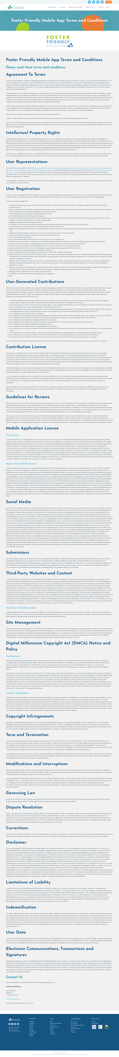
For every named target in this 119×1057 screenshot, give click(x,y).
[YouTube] (97, 2)
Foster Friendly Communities (78, 1025)
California (31, 1021)
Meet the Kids (52, 7)
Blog (51, 1021)
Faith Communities (75, 1028)
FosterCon (52, 1025)
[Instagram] (93, 2)
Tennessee (31, 1033)
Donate (108, 2)
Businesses (73, 1026)
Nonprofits (73, 1032)
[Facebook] (89, 2)
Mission (52, 1028)
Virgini (30, 1035)
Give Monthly (95, 1023)
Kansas (31, 1028)
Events (72, 1030)
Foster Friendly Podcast (56, 1023)
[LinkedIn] (102, 2)
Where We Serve (90, 7)
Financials (52, 1033)
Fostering (62, 7)
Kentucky (31, 1030)
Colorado (31, 1023)
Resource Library (54, 1026)
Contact (52, 1032)
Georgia (31, 1025)
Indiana (31, 1026)
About (107, 7)
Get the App (74, 1021)
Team (51, 1030)
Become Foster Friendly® (75, 7)
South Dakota (32, 1032)
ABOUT (52, 1018)
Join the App (74, 1023)
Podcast (101, 7)
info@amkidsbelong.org (13, 999)
